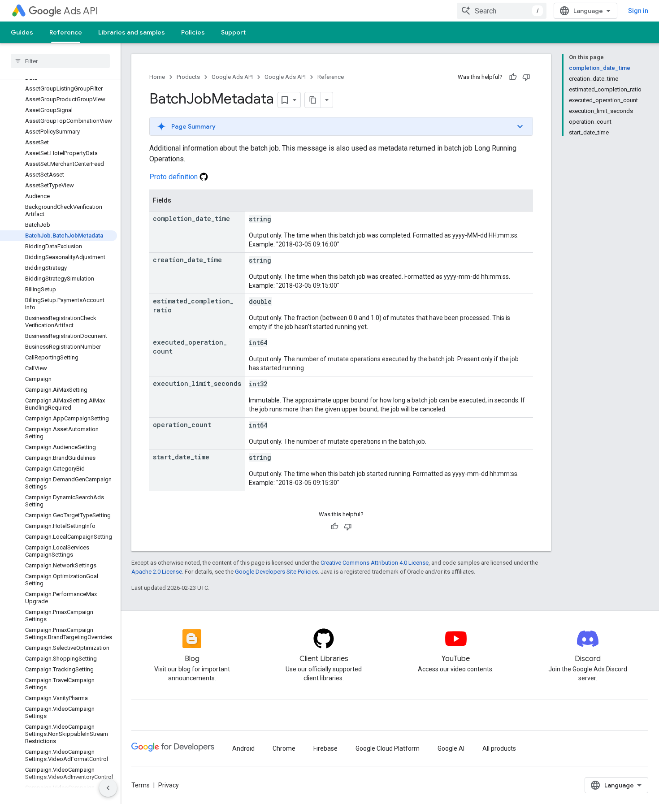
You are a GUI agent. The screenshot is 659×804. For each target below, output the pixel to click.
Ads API (81, 11)
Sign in (638, 10)
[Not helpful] (526, 77)
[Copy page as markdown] (313, 100)
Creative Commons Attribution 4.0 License (375, 562)
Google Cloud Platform (388, 748)
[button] (341, 126)
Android (243, 748)
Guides (22, 32)
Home (157, 76)
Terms (140, 785)
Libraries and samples (131, 32)
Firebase (325, 748)
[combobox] (501, 11)
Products (188, 76)
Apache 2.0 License (156, 571)
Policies (193, 32)
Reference (65, 32)
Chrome (284, 748)
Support (233, 32)
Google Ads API (232, 76)
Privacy (168, 785)
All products (499, 748)
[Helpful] (513, 77)
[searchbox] (60, 61)
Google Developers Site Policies (276, 571)
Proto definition (174, 177)
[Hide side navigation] (108, 788)
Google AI (451, 748)
